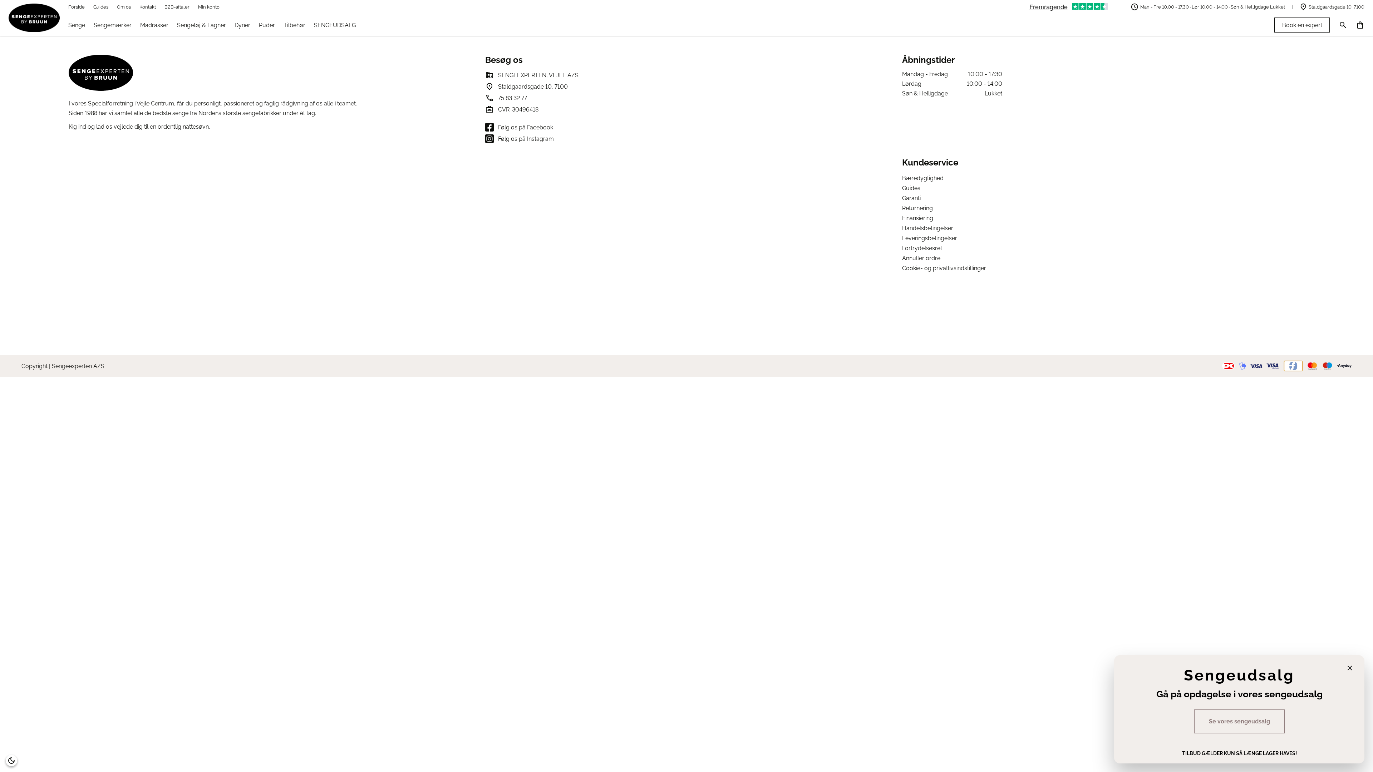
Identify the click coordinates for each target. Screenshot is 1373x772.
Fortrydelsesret (922, 248)
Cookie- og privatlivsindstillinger (944, 268)
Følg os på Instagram (526, 138)
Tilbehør (294, 25)
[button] (11, 760)
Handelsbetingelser (927, 228)
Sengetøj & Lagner (201, 25)
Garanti (911, 198)
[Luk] (1350, 668)
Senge (76, 25)
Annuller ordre (921, 258)
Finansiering (917, 218)
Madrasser (154, 25)
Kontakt (147, 7)
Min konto (209, 7)
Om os (124, 7)
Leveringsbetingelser (929, 238)
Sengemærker (113, 25)
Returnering (917, 208)
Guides (100, 7)
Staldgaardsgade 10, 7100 (1336, 7)
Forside (76, 7)
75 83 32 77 (512, 98)
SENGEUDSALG (335, 25)
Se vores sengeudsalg (1239, 721)
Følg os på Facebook (525, 127)
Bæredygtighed (923, 178)
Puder (267, 25)
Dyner (242, 25)
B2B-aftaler (177, 7)
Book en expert (1302, 25)
